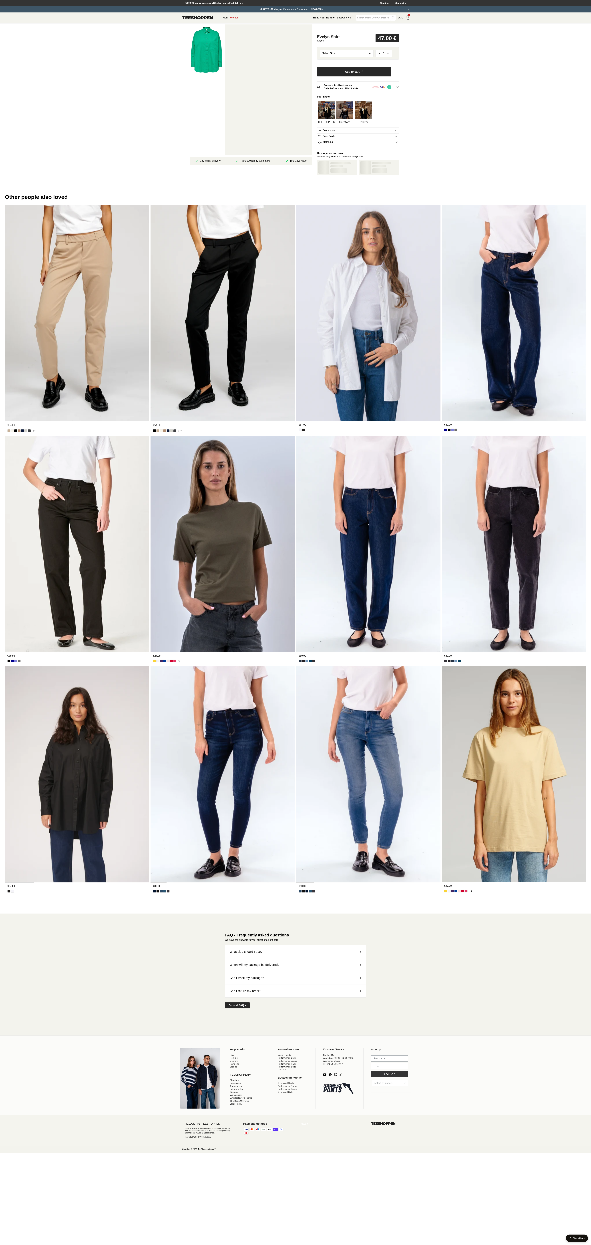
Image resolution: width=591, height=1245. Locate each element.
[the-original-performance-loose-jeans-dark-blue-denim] (445, 430)
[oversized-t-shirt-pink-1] (174, 661)
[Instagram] (335, 1074)
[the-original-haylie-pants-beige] (8, 430)
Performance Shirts (287, 1058)
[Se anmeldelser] (358, 29)
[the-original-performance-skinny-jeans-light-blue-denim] (161, 891)
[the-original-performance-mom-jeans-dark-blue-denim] (300, 661)
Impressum (235, 1083)
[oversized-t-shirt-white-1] (157, 661)
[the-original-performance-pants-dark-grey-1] (29, 430)
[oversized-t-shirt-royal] (164, 661)
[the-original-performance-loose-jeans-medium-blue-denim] (452, 430)
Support (399, 3)
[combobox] (373, 18)
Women (234, 17)
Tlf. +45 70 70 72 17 (333, 1064)
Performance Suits (287, 1066)
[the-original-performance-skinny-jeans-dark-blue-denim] (154, 891)
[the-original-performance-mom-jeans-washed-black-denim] (313, 661)
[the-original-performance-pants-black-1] (15, 430)
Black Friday (236, 1104)
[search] (393, 18)
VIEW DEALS (317, 9)
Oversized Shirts (286, 1083)
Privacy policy (236, 1089)
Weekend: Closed (331, 1061)
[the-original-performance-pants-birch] (12, 430)
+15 (179, 661)
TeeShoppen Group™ (207, 1149)
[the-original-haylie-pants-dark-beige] (19, 430)
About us (384, 3)
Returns (234, 1058)
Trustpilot (304, 1123)
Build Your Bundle (324, 17)
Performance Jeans (287, 1061)
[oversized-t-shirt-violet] (161, 661)
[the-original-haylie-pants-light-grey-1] (25, 430)
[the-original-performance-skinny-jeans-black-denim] (157, 891)
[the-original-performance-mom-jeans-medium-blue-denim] (310, 661)
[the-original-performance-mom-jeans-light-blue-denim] (306, 661)
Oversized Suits (285, 1092)
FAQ (232, 1055)
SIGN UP (389, 1073)
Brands (233, 1066)
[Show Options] (404, 1083)
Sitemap (234, 1092)
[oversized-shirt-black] (303, 430)
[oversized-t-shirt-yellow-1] (154, 661)
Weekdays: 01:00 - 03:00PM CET (339, 1058)
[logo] (197, 18)
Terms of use (236, 1086)
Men (225, 17)
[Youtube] (324, 1074)
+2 (33, 431)
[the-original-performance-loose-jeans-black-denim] (449, 430)
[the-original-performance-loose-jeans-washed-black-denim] (455, 430)
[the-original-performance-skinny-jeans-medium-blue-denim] (164, 891)
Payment (234, 1064)
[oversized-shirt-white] (300, 430)
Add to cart (352, 71)
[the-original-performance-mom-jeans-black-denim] (303, 661)
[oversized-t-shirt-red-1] (171, 661)
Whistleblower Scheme (241, 1098)
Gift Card (282, 1069)
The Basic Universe (239, 1101)
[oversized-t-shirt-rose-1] (168, 661)
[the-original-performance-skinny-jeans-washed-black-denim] (168, 891)
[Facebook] (330, 1074)
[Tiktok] (340, 1074)
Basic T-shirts (284, 1055)
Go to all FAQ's (237, 1005)
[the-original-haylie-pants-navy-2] (22, 430)
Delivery (234, 1061)
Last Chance (344, 17)
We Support (235, 1095)
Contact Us (328, 1055)
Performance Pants (287, 1064)
